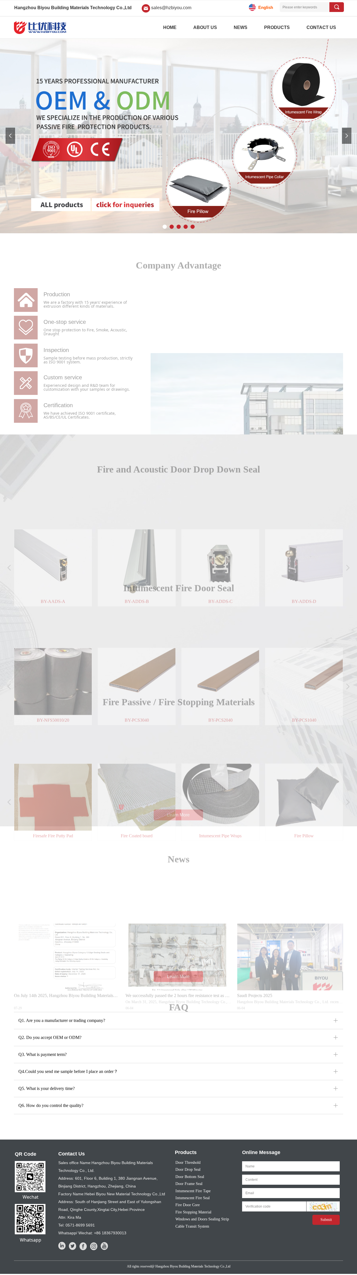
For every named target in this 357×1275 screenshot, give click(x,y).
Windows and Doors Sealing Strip (202, 1219)
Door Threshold (188, 1162)
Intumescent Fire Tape (193, 1191)
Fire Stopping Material (193, 1212)
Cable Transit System (192, 1226)
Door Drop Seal (188, 1169)
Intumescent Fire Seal (192, 1198)
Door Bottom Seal (189, 1177)
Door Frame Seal (188, 1184)
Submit (326, 1220)
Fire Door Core (187, 1205)
